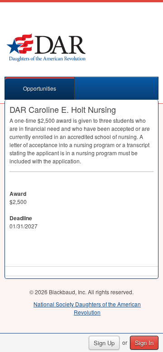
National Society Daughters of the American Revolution (87, 308)
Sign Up (104, 342)
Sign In (144, 342)
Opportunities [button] (39, 88)
